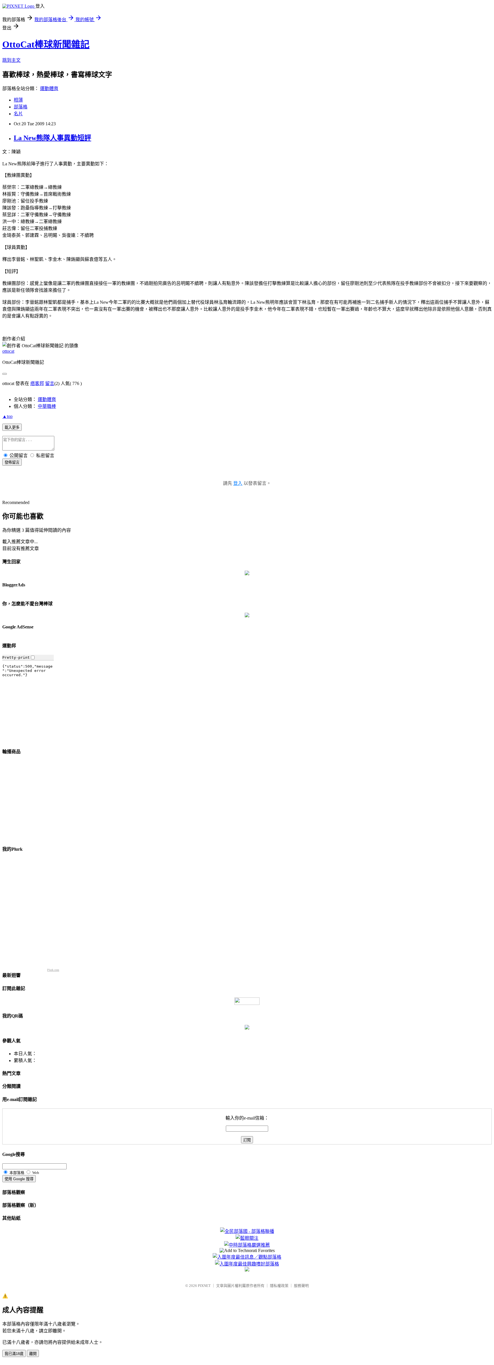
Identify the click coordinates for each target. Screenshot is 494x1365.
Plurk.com (53, 969)
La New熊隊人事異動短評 (52, 138)
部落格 (20, 106)
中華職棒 (47, 406)
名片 (18, 113)
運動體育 (49, 88)
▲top (7, 416)
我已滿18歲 (14, 1354)
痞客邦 (37, 383)
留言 (49, 383)
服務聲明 (301, 1285)
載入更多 (12, 427)
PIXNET (204, 1285)
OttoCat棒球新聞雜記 (45, 44)
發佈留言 (12, 462)
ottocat (8, 351)
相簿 (18, 100)
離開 (33, 1354)
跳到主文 (11, 60)
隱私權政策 (279, 1285)
